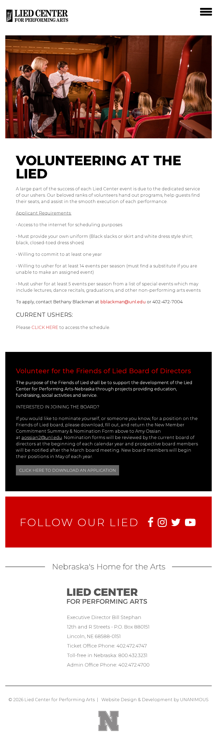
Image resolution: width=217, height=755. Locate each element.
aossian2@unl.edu (41, 437)
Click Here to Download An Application (67, 470)
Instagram (162, 522)
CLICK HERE (44, 327)
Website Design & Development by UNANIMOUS (155, 699)
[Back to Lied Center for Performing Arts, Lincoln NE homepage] (37, 22)
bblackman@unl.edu (123, 301)
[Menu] (206, 11)
